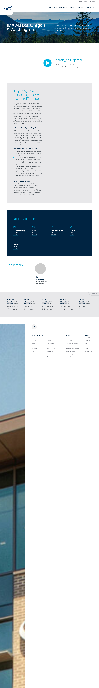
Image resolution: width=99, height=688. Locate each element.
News (80, 1)
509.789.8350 (63, 301)
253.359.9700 (82, 301)
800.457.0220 (10, 303)
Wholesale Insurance (71, 351)
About (80, 7)
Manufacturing (51, 343)
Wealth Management (71, 354)
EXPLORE (53, 235)
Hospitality (50, 338)
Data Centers (35, 343)
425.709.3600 (27, 301)
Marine (49, 346)
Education (34, 348)
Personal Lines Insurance (72, 346)
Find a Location (88, 351)
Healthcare (34, 357)
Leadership (87, 340)
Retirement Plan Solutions (72, 348)
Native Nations (51, 348)
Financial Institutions (37, 354)
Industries (52, 7)
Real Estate (50, 354)
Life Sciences (50, 340)
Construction (35, 340)
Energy (33, 351)
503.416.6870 (45, 301)
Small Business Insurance (72, 343)
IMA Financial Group (8, 7)
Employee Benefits (70, 340)
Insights (71, 7)
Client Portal (92, 1)
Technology (50, 357)
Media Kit (87, 348)
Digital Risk (34, 346)
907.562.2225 (10, 301)
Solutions (62, 7)
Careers (88, 7)
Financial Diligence (70, 357)
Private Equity (50, 351)
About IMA (87, 338)
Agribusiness (35, 338)
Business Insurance (70, 338)
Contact (85, 1)
